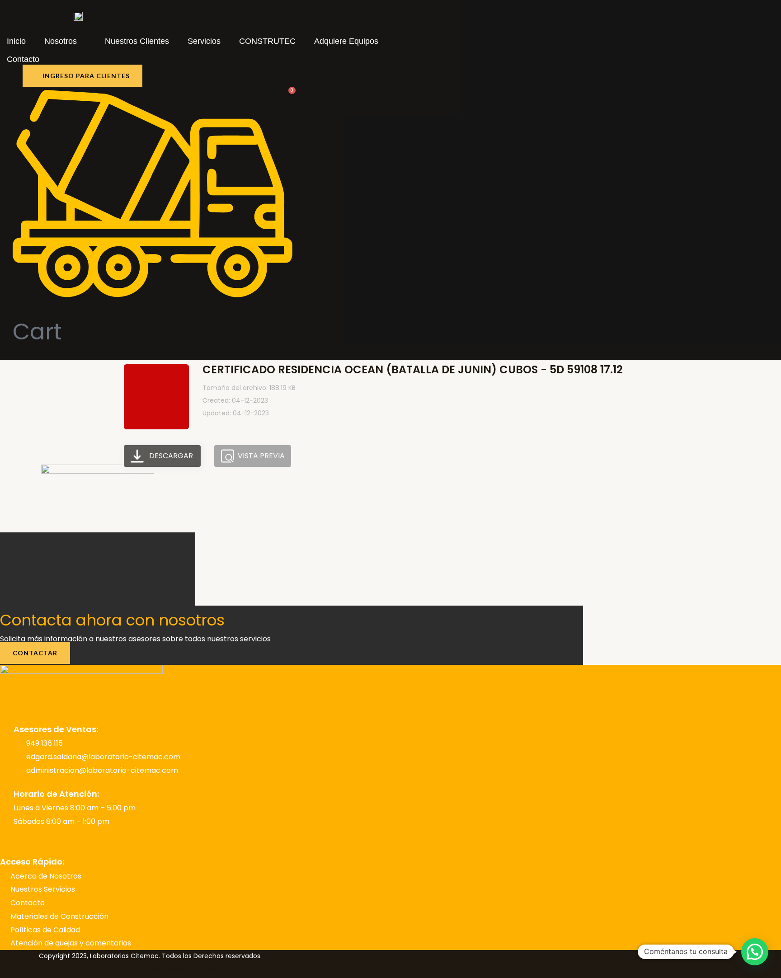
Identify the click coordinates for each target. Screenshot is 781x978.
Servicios (204, 41)
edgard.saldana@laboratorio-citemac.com (103, 757)
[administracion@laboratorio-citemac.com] (18, 770)
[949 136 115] (18, 743)
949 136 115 (44, 743)
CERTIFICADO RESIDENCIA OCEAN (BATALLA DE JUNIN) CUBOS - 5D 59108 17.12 (412, 369)
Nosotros (60, 41)
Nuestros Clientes (137, 41)
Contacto (23, 59)
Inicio (16, 41)
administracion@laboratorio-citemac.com (102, 770)
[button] (754, 951)
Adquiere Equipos (346, 41)
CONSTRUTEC (267, 41)
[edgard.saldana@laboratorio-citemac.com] (18, 756)
